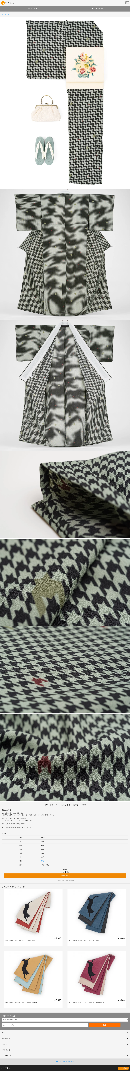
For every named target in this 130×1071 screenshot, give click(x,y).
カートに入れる (123, 1068)
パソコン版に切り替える (65, 1061)
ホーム (4, 14)
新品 (42, 861)
